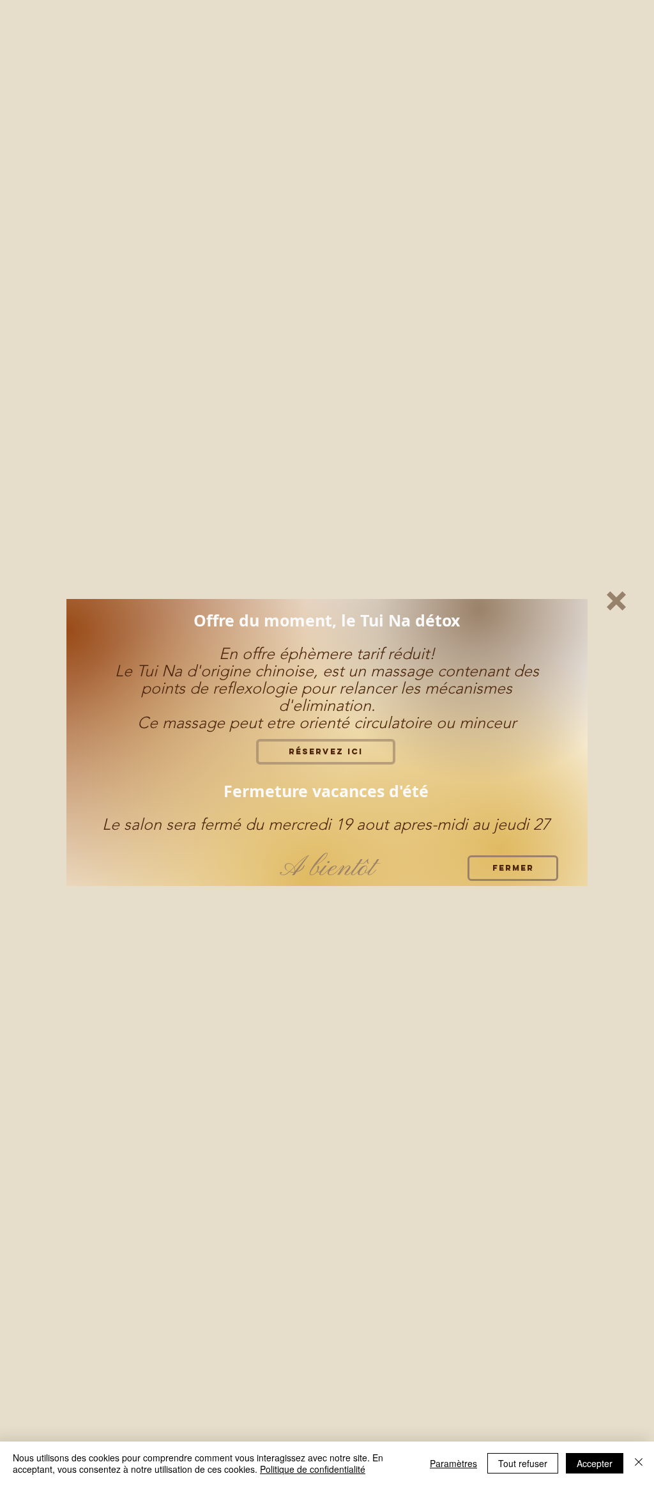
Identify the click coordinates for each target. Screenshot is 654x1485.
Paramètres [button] (453, 1463)
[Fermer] (638, 1463)
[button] (616, 600)
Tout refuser (522, 1463)
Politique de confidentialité (312, 1469)
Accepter (594, 1463)
